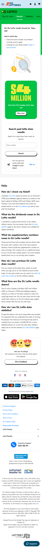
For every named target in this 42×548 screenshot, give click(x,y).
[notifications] (30, 4)
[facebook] (14, 375)
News (39, 17)
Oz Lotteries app (24, 206)
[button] (2, 4)
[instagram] (19, 375)
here (37, 503)
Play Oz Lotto (7, 17)
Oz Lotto (12, 196)
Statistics (29, 17)
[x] (25, 375)
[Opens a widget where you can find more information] (32, 544)
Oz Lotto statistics (29, 328)
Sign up (32, 164)
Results (20, 17)
